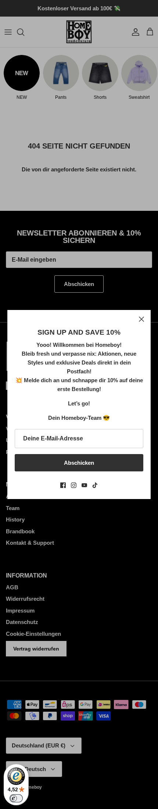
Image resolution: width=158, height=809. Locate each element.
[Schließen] (141, 319)
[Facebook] (63, 485)
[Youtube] (84, 485)
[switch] (16, 798)
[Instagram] (73, 485)
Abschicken (79, 463)
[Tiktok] (95, 485)
